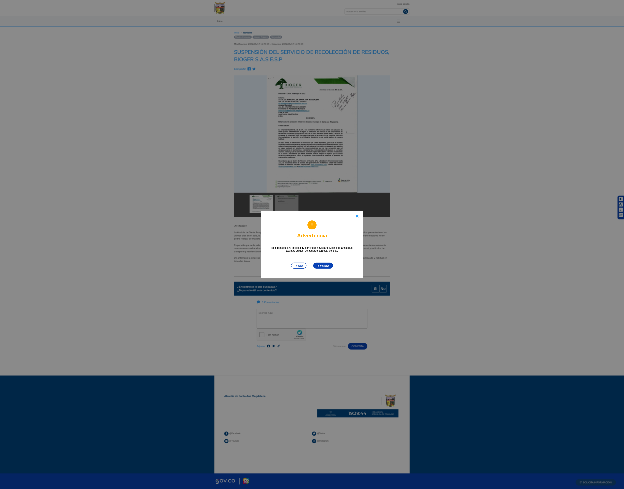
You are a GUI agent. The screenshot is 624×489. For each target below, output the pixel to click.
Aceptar (299, 265)
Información (323, 265)
